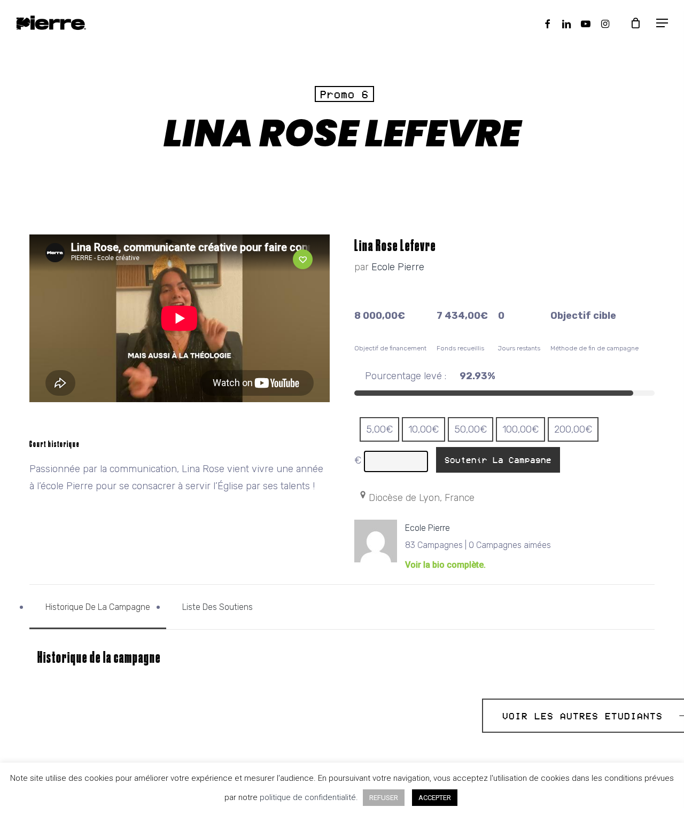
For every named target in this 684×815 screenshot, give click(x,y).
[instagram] (605, 23)
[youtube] (585, 23)
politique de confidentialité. (310, 797)
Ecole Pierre (397, 267)
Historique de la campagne (97, 607)
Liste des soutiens (217, 607)
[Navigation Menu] (662, 23)
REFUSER (383, 798)
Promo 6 (344, 94)
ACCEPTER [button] (434, 798)
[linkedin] (566, 23)
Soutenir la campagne (498, 460)
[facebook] (547, 23)
